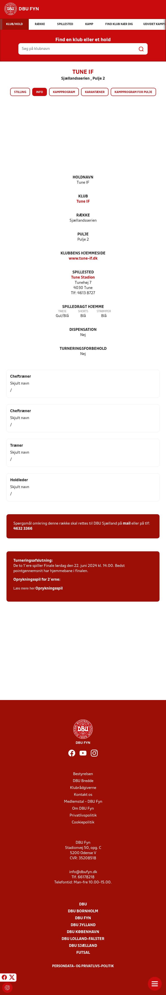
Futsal (83, 953)
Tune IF (83, 201)
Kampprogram (64, 92)
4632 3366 (22, 529)
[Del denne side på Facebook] (4, 978)
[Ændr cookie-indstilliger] (7, 987)
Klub (83, 196)
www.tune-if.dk (83, 258)
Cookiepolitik (83, 822)
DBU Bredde (83, 781)
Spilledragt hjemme (83, 307)
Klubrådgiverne (83, 788)
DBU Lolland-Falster (83, 939)
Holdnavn (83, 177)
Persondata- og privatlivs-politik (83, 966)
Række (83, 215)
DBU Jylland (83, 925)
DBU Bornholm (83, 911)
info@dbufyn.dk (83, 872)
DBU (83, 904)
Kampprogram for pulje (133, 92)
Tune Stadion (83, 277)
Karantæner (95, 92)
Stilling (20, 92)
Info (39, 92)
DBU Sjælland (83, 946)
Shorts (83, 311)
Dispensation (83, 330)
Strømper (104, 311)
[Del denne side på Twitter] (12, 978)
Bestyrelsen (83, 774)
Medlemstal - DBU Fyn (83, 802)
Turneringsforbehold (83, 349)
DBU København (83, 932)
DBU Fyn (83, 918)
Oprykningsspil (49, 588)
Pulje (83, 234)
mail (127, 523)
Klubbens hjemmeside (83, 253)
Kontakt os (83, 795)
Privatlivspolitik (83, 815)
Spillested (83, 272)
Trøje (62, 311)
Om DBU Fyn (83, 809)
